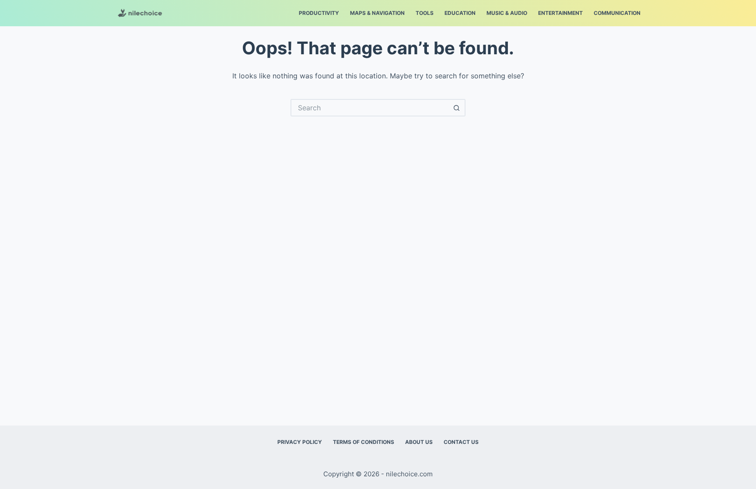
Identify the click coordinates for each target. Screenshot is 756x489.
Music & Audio (506, 13)
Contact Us (461, 442)
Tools (425, 13)
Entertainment (560, 13)
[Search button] (457, 107)
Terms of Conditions (363, 442)
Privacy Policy (299, 442)
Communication (617, 13)
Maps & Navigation (377, 13)
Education (460, 13)
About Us (419, 442)
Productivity (319, 13)
